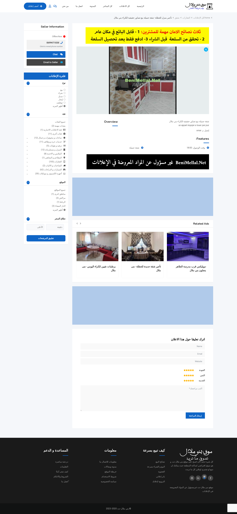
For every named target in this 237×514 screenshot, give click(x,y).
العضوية (161, 471)
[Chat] (55, 6)
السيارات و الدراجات (51, 169)
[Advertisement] (142, 197)
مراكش (60, 198)
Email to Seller (50, 62)
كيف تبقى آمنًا (62, 471)
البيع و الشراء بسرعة (156, 466)
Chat (55, 54)
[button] (80, 224)
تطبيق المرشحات (46, 238)
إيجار (61, 99)
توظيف (60, 102)
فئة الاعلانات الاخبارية (51, 130)
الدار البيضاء (58, 206)
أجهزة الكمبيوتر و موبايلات (48, 173)
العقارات (55, 161)
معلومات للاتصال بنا (107, 462)
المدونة (93, 6)
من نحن (65, 6)
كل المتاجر (107, 6)
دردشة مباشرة (61, 462)
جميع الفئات (60, 122)
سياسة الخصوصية (108, 481)
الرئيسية (140, 6)
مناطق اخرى (58, 194)
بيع (61, 90)
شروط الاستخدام (109, 476)
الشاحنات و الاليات (52, 165)
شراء (60, 93)
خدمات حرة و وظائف (51, 142)
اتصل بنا (79, 6)
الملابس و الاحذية (53, 153)
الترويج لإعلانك (158, 481)
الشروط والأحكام (61, 476)
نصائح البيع (160, 462)
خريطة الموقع (110, 471)
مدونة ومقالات (110, 466)
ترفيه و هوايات (54, 146)
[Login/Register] (50, 6)
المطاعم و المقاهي (52, 157)
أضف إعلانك (33, 6)
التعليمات (64, 466)
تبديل (60, 96)
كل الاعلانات (124, 6)
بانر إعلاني (160, 476)
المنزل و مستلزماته (51, 149)
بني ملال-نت (203, 487)
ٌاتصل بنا (64, 481)
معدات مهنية (58, 126)
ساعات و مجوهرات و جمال (48, 138)
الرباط (61, 202)
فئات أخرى (55, 134)
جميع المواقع (59, 190)
